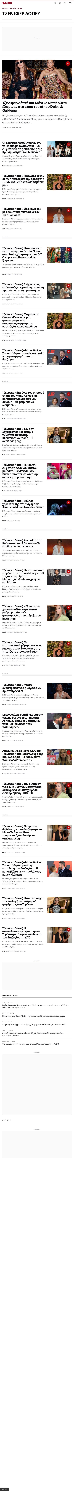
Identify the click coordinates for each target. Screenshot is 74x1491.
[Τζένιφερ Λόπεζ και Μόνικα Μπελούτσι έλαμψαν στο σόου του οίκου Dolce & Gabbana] (37, 80)
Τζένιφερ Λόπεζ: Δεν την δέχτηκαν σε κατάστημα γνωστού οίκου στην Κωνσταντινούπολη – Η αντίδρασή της (18, 435)
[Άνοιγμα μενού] (70, 3)
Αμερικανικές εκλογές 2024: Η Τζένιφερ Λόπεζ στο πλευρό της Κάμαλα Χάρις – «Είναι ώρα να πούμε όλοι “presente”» (22, 755)
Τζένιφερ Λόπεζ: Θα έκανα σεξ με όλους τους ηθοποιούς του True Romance (21, 212)
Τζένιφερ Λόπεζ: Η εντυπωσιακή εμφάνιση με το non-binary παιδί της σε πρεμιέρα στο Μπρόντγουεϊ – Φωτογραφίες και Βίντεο (23, 576)
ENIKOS (7, 3)
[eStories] (64, 3)
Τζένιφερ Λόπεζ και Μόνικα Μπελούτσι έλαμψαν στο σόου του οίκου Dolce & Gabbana (34, 107)
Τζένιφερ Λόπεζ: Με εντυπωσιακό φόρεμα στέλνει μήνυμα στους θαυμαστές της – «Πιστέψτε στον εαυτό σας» (22, 647)
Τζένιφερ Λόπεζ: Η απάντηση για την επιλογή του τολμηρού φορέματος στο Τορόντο (23, 901)
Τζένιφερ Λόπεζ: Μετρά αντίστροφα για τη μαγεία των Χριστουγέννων (21, 688)
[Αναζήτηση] (55, 3)
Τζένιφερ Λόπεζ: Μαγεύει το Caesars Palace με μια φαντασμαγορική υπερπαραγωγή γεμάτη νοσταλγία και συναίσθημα (20, 320)
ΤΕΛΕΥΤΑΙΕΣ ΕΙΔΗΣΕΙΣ (10, 995)
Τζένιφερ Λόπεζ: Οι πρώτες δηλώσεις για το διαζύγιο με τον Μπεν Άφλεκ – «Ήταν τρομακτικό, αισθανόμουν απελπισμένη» (22, 832)
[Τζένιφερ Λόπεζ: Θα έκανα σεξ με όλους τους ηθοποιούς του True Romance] (59, 218)
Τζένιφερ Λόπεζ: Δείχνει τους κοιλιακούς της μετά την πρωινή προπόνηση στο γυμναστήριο (23, 287)
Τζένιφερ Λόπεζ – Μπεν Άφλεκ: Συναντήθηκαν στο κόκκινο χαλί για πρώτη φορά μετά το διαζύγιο (23, 355)
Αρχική (5, 8)
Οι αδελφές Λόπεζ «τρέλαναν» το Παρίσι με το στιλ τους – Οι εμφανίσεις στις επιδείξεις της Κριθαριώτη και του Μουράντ (22, 147)
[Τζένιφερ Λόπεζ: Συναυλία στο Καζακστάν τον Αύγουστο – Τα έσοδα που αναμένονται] (59, 550)
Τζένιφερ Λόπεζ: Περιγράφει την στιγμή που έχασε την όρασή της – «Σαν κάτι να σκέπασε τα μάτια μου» (23, 180)
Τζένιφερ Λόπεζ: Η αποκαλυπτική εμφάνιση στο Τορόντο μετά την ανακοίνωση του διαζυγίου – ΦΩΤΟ (21, 933)
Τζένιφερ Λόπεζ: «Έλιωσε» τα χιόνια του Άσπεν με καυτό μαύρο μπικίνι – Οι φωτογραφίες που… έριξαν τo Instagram (21, 612)
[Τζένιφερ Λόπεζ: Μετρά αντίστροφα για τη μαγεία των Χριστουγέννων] (59, 694)
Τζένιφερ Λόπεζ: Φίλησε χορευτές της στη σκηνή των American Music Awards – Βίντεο (23, 504)
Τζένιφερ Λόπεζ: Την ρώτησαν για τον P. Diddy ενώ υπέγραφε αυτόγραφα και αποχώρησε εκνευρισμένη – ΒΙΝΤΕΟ (21, 788)
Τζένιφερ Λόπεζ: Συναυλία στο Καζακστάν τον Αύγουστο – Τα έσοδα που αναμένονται (21, 543)
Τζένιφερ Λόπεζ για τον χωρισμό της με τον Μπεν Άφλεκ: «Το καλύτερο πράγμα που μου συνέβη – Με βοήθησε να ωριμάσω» (23, 399)
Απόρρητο (4, 1489)
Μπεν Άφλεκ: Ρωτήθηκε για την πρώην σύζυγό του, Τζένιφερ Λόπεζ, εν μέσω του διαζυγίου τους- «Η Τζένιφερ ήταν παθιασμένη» (22, 721)
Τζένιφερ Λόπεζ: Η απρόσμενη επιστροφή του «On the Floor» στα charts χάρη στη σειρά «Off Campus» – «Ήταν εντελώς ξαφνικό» (22, 254)
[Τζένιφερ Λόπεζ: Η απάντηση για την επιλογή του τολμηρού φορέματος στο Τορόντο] (59, 908)
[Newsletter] (60, 3)
